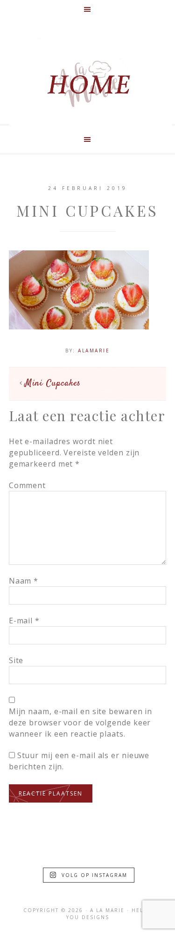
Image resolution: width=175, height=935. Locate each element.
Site (16, 660)
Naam (23, 581)
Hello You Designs (109, 913)
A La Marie (90, 84)
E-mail (24, 620)
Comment (27, 485)
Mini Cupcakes (53, 383)
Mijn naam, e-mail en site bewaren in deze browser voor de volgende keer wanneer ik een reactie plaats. (80, 722)
